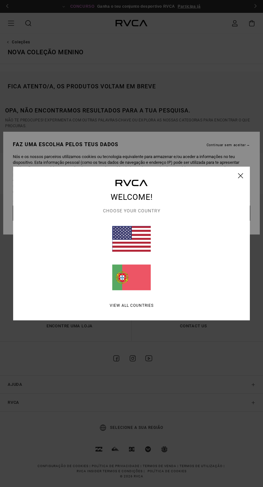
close (240, 175)
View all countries (132, 305)
